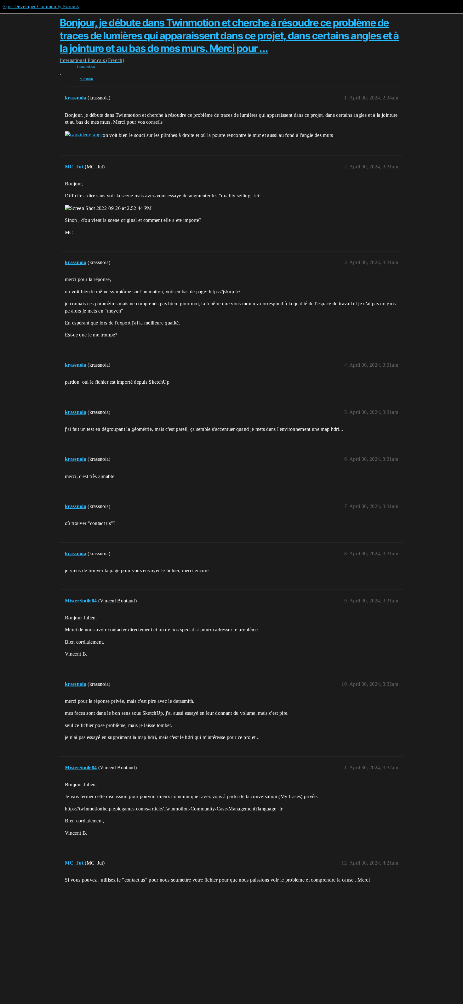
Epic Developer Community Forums (41, 6)
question (86, 79)
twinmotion (86, 66)
